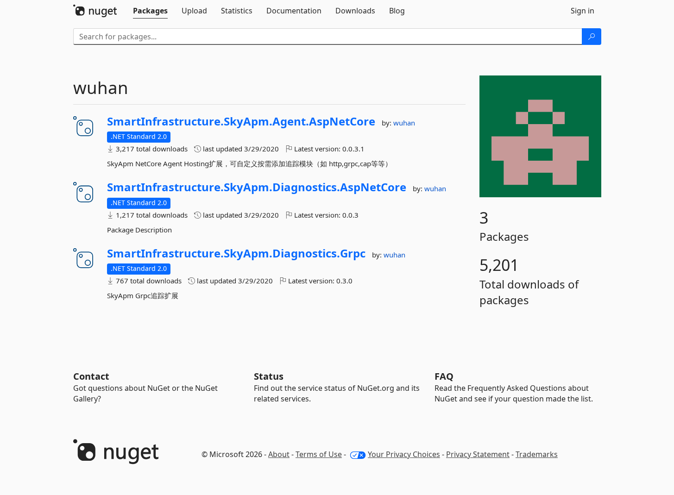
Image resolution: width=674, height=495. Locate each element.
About (279, 454)
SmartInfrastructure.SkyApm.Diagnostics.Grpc (236, 253)
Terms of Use (319, 454)
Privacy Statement (478, 454)
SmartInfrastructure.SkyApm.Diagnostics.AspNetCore (256, 187)
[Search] (591, 36)
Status (268, 376)
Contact (91, 376)
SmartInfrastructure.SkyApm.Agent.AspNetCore (241, 121)
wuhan (404, 122)
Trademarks (537, 454)
